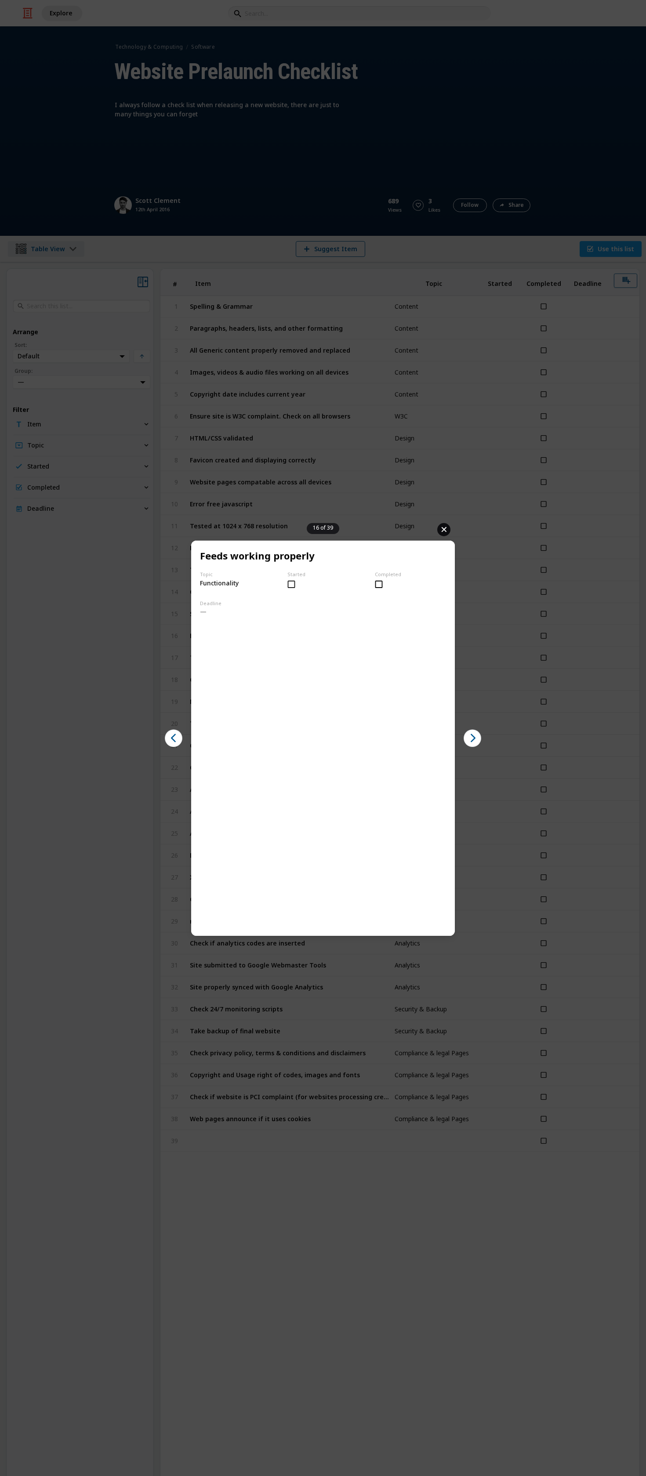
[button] (173, 738)
